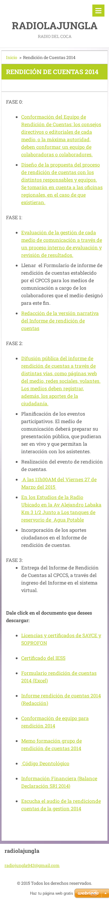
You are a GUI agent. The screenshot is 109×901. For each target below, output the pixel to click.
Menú (98, 11)
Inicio (11, 57)
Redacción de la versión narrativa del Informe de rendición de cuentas (60, 320)
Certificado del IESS (43, 658)
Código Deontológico (45, 763)
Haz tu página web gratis (51, 893)
